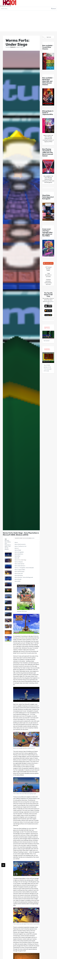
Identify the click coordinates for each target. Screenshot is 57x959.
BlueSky (3, 6)
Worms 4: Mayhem (19, 562)
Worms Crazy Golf (19, 573)
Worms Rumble (18, 579)
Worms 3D (17, 558)
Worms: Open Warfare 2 (20, 565)
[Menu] (3, 865)
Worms (32, 538)
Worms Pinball (18, 550)
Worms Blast (17, 556)
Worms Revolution (19, 575)
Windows (7, 549)
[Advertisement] (28, 21)
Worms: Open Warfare (19, 563)
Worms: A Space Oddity (20, 569)
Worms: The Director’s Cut (20, 546)
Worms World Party (19, 554)
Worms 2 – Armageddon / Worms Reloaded (24, 567)
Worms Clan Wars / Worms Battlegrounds (24, 577)
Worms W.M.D (17, 581)
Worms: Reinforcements (20, 544)
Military (9, 542)
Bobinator (13, 47)
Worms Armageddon (19, 552)
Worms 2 (17, 548)
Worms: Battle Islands (19, 571)
